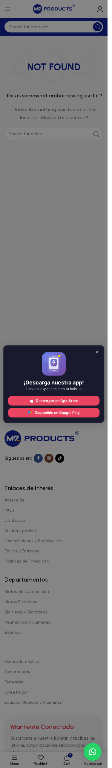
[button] (93, 752)
